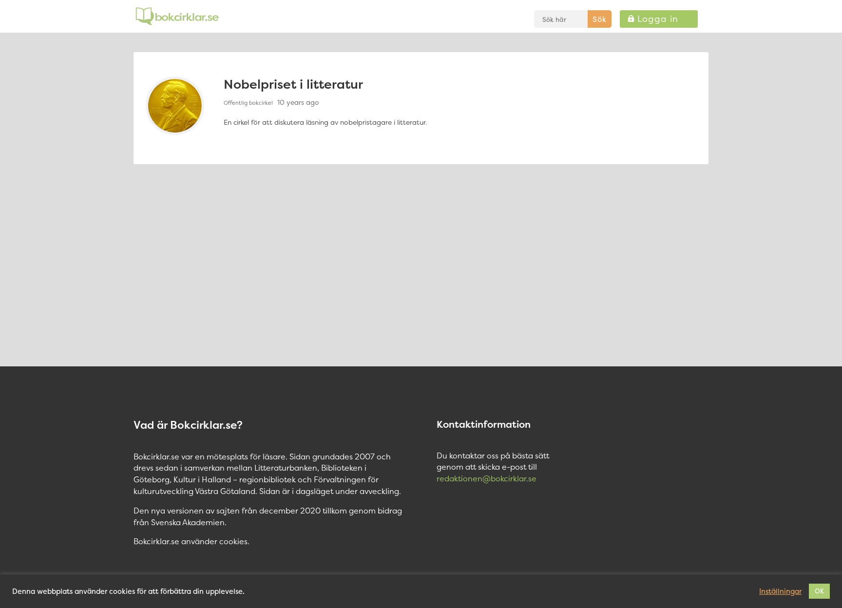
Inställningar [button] (780, 591)
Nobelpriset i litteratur (293, 84)
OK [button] (819, 591)
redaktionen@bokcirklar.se (486, 478)
